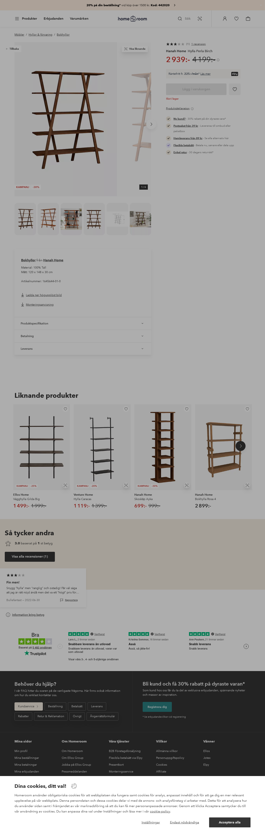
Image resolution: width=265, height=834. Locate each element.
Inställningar (151, 822)
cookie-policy (160, 811)
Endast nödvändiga (184, 822)
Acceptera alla (230, 822)
